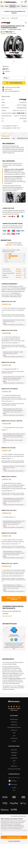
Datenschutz (14, 738)
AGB (14, 733)
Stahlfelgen (14, 752)
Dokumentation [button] (7, 616)
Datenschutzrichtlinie (15, 678)
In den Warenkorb (15, 83)
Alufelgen (14, 755)
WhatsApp (13, 781)
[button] (14, 254)
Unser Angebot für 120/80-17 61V (11, 128)
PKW (2, 6)
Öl (14, 763)
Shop (14, 760)
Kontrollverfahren (6, 293)
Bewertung (14, 724)
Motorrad (12, 6)
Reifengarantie (14, 719)
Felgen (6, 6)
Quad (18, 6)
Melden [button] (4, 323)
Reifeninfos (14, 722)
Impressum (14, 730)
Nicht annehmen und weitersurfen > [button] (18, 816)
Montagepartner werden (14, 727)
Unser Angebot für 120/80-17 (10, 126)
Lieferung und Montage (14, 769)
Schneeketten (14, 758)
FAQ (14, 138)
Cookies (14, 741)
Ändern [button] (24, 105)
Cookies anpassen (14, 841)
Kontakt (14, 787)
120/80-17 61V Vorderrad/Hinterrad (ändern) (15, 12)
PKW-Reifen (14, 750)
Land (14, 735)
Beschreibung (5, 138)
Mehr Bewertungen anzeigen (14, 598)
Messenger (14, 784)
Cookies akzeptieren (14, 837)
